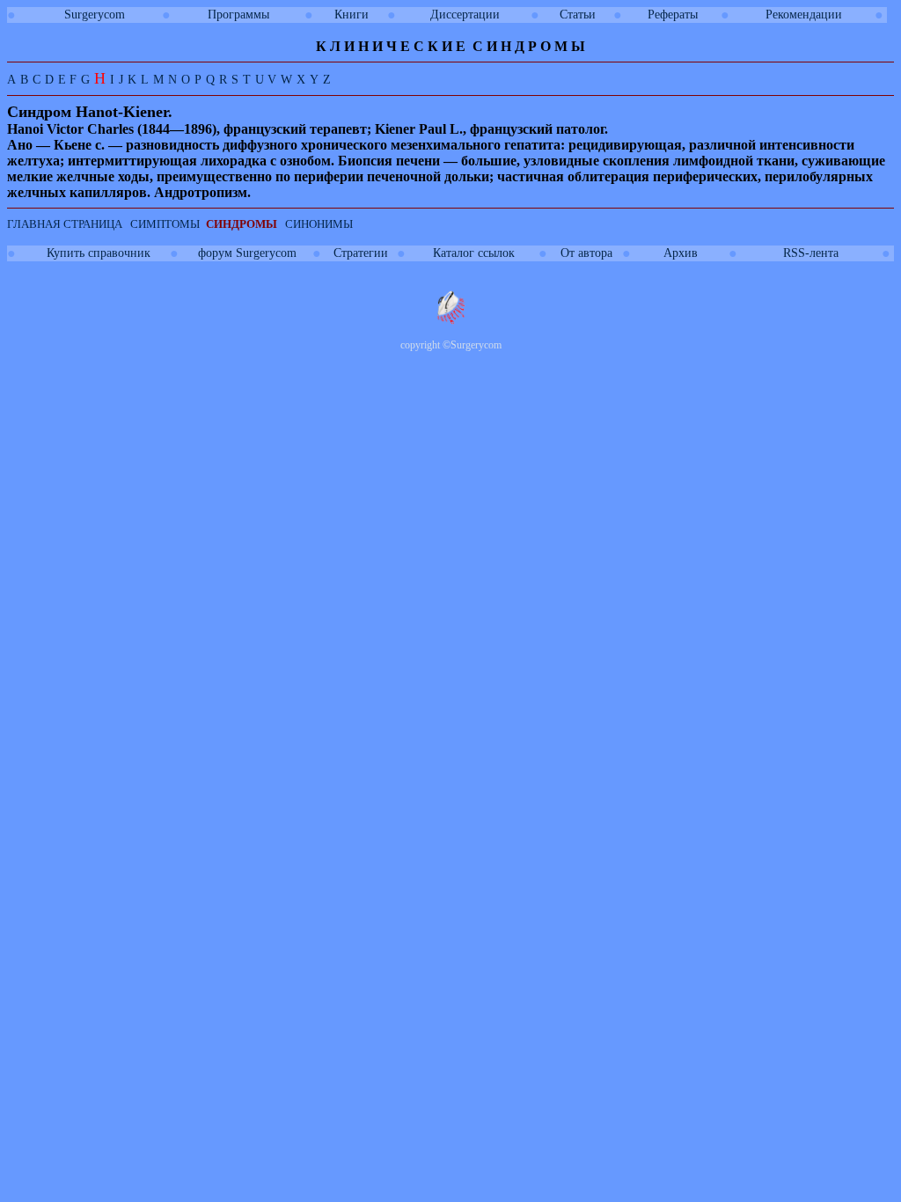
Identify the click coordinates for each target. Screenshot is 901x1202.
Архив (680, 253)
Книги (351, 14)
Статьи (578, 14)
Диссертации (465, 14)
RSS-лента (811, 253)
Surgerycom (94, 14)
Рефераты (673, 14)
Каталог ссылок (474, 253)
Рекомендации (803, 14)
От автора (586, 253)
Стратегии (360, 253)
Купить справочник (98, 253)
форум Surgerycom (247, 253)
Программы (238, 14)
